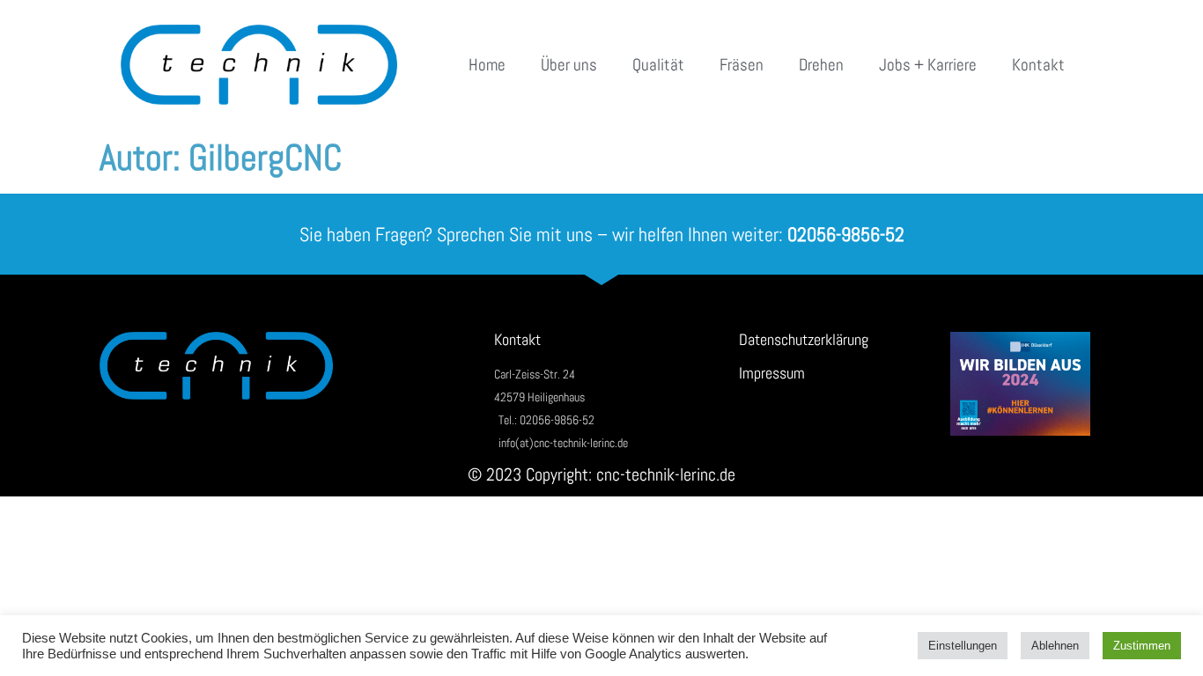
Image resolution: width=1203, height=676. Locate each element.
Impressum (772, 373)
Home (487, 65)
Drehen (821, 65)
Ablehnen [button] (1055, 645)
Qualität (658, 65)
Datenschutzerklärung (803, 339)
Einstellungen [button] (962, 645)
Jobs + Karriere (928, 65)
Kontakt (1038, 65)
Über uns (569, 65)
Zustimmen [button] (1141, 645)
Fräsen (742, 65)
